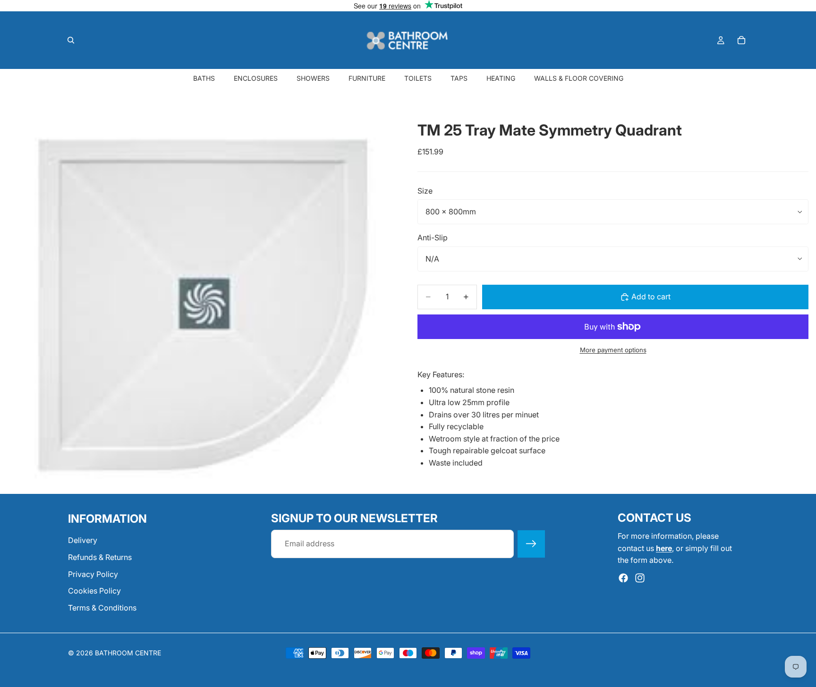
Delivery (82, 540)
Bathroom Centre (128, 653)
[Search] (70, 40)
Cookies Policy (94, 590)
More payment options (613, 350)
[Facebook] (623, 578)
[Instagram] (640, 578)
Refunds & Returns (100, 557)
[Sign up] (531, 544)
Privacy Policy (93, 573)
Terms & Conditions (102, 607)
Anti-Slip (432, 237)
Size (425, 190)
